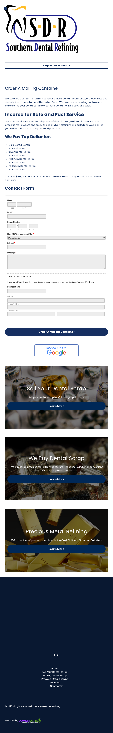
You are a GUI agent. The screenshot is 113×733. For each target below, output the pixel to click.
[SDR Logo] (41, 28)
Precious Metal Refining (54, 679)
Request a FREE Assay (56, 65)
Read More (18, 148)
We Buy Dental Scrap (55, 675)
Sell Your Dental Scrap (55, 672)
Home (54, 668)
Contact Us (56, 686)
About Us (55, 682)
